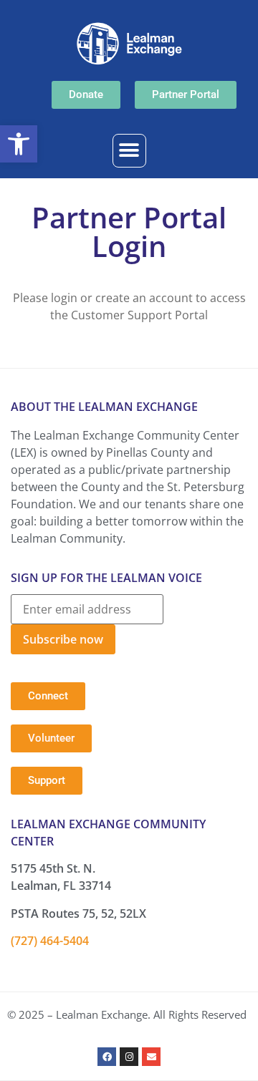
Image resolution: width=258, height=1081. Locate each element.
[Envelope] (151, 1056)
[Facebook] (106, 1056)
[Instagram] (129, 1056)
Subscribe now (63, 639)
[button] (18, 144)
